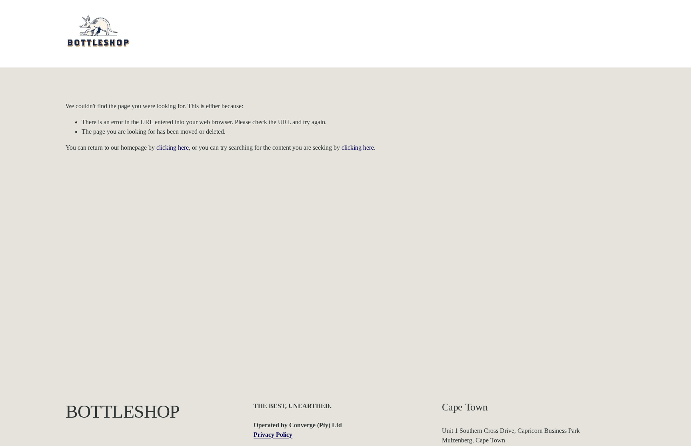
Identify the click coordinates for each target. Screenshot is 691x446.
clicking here (172, 147)
